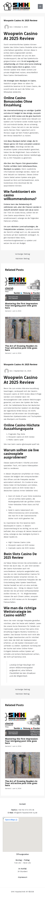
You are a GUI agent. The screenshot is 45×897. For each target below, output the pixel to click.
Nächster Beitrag (22, 259)
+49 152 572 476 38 (26, 810)
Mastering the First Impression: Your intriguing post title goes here (21, 305)
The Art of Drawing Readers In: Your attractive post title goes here (21, 347)
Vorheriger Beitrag (22, 254)
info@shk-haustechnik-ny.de (25, 813)
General (8, 311)
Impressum (22, 877)
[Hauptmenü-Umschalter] (40, 6)
